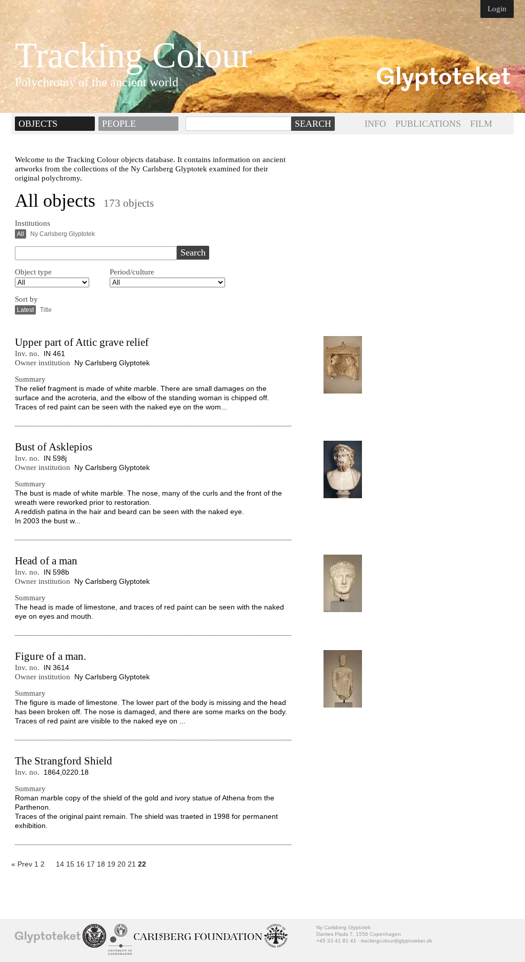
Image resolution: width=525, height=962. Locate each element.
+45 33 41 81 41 (336, 941)
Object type (33, 272)
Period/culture (132, 272)
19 (111, 864)
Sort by (26, 299)
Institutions (32, 223)
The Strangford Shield (63, 761)
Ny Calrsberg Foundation (198, 937)
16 (80, 864)
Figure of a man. (50, 656)
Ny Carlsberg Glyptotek (62, 234)
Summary (30, 379)
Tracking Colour (133, 55)
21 (132, 864)
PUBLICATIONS (428, 124)
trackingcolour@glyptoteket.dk (396, 941)
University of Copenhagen (120, 939)
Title (46, 309)
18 (101, 864)
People (119, 124)
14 (60, 864)
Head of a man (46, 561)
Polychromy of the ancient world (96, 82)
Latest (25, 309)
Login (497, 9)
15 (70, 864)
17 (91, 864)
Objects (37, 124)
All (20, 234)
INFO (375, 124)
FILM (481, 124)
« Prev (21, 864)
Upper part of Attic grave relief (82, 342)
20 (121, 864)
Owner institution (42, 363)
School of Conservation (94, 936)
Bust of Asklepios (53, 447)
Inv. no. (27, 353)
